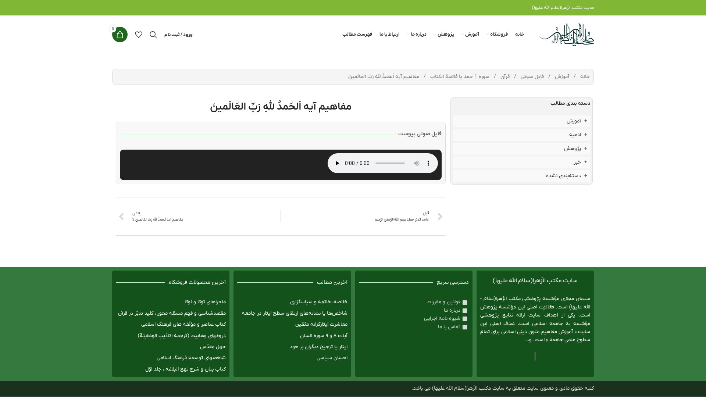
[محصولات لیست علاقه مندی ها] (138, 34)
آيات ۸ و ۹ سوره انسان (323, 335)
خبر (577, 162)
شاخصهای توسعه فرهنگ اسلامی (191, 357)
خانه (584, 76)
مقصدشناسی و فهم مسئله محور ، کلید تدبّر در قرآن (172, 313)
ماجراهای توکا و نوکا (205, 301)
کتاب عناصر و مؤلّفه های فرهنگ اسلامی (183, 324)
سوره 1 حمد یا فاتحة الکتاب (459, 76)
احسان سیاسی (332, 357)
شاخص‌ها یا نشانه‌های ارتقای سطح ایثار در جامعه (294, 313)
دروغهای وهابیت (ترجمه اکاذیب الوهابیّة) (182, 335)
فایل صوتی (531, 76)
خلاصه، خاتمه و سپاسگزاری (318, 301)
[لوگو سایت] (566, 34)
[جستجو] (153, 34)
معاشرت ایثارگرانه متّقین (321, 324)
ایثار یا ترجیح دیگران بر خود (318, 346)
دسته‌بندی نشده (563, 175)
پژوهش (572, 148)
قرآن (504, 76)
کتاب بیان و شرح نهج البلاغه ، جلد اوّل (185, 369)
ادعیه (575, 134)
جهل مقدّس (213, 346)
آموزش (561, 76)
